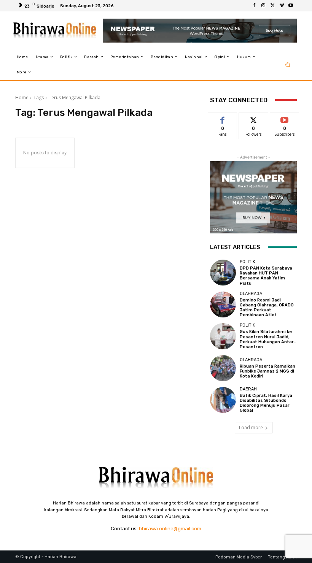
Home (22, 97)
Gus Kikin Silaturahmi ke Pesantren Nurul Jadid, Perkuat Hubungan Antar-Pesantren (268, 339)
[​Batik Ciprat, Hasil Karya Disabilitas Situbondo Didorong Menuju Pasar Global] (223, 400)
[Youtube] (290, 5)
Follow (254, 118)
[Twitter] (272, 5)
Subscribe (284, 118)
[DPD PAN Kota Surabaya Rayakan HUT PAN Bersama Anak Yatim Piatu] (223, 272)
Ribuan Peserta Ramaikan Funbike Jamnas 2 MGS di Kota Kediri (267, 371)
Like (222, 118)
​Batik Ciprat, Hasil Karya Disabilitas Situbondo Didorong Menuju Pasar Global (266, 403)
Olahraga (251, 294)
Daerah (248, 389)
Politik (247, 262)
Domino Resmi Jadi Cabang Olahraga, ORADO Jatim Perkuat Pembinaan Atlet (267, 308)
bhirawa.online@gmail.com (170, 528)
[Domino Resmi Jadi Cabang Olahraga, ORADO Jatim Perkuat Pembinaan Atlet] (223, 304)
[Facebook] (254, 5)
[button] (287, 64)
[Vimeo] (281, 5)
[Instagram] (263, 5)
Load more (251, 427)
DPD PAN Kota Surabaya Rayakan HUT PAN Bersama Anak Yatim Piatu (266, 276)
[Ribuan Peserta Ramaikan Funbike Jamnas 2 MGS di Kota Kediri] (223, 368)
